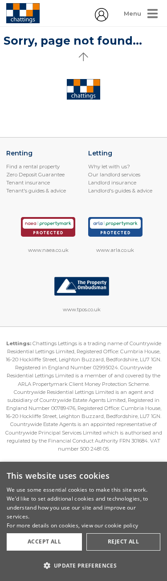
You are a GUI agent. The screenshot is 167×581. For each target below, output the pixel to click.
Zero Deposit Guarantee (35, 174)
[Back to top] (83, 89)
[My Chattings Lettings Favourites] (101, 19)
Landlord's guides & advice (120, 191)
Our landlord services (114, 174)
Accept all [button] (44, 541)
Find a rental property (33, 166)
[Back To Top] (83, 56)
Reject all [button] (123, 541)
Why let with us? (109, 166)
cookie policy (121, 525)
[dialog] (83, 521)
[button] (83, 565)
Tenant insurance (28, 183)
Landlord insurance (112, 183)
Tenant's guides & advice (36, 191)
